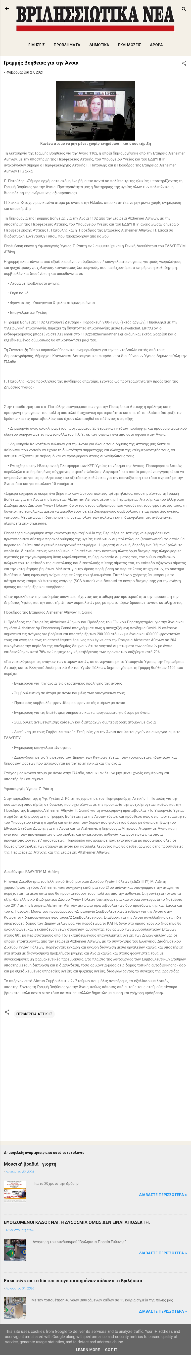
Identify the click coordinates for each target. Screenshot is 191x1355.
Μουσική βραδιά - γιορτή (30, 1164)
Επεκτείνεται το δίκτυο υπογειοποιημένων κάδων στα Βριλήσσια (73, 1280)
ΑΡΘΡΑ (156, 45)
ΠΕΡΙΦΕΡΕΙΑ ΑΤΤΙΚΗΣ (34, 1014)
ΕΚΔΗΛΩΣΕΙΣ (129, 45)
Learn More (88, 1350)
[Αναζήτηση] (184, 10)
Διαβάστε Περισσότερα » (163, 1195)
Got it (111, 1350)
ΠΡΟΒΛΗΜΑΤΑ (67, 45)
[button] (184, 64)
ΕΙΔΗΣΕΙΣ (36, 45)
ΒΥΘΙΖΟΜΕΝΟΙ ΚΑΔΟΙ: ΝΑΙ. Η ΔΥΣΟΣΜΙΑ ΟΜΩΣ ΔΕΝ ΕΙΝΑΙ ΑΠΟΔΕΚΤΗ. (77, 1222)
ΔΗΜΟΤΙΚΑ (99, 45)
